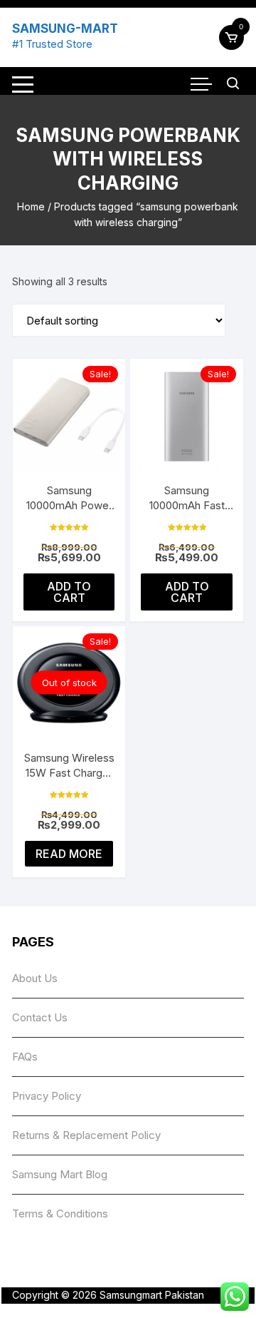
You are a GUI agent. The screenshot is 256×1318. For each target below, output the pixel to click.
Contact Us (40, 1017)
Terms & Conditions (60, 1213)
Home (31, 206)
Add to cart (69, 592)
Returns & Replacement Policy (86, 1135)
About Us (35, 978)
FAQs (25, 1056)
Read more (69, 854)
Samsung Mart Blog (59, 1174)
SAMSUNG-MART (65, 28)
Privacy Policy (46, 1096)
